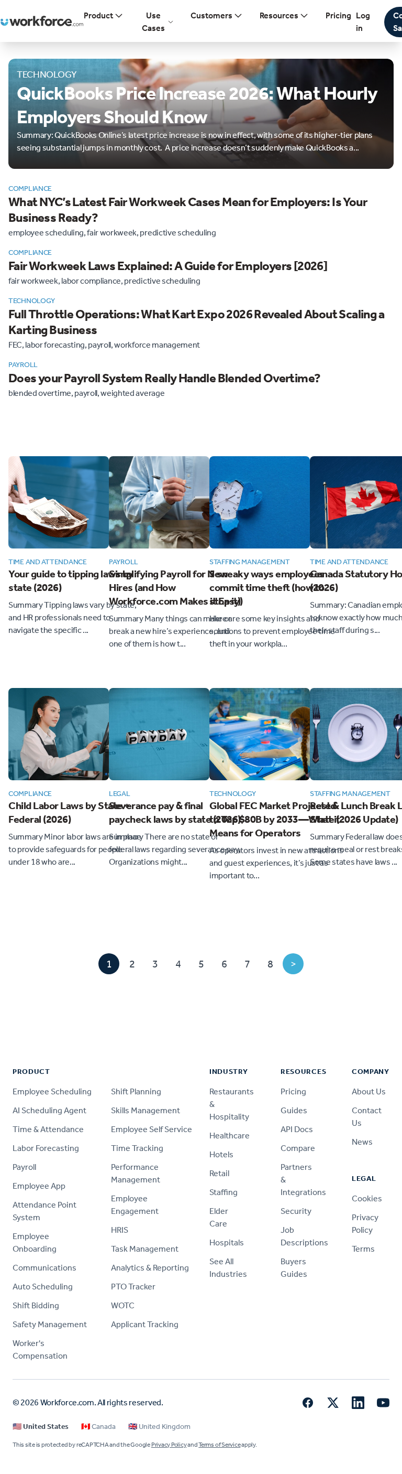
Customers (211, 15)
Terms (363, 1249)
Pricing (338, 15)
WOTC (123, 1305)
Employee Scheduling (52, 1091)
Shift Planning (136, 1091)
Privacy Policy (169, 1444)
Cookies (367, 1198)
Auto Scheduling (43, 1287)
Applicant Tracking (144, 1324)
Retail (219, 1173)
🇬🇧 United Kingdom (159, 1426)
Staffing (223, 1192)
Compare (298, 1148)
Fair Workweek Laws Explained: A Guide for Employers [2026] (167, 266)
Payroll (24, 1167)
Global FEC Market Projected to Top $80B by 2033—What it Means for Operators (274, 819)
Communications (44, 1268)
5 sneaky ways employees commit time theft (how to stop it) (267, 587)
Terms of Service (219, 1444)
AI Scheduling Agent (49, 1110)
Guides (294, 1110)
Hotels (221, 1154)
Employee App (39, 1186)
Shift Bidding (36, 1305)
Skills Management (145, 1110)
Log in (363, 21)
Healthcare (229, 1136)
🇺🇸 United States (41, 1426)
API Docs (297, 1129)
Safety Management (50, 1324)
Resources (279, 15)
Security (296, 1211)
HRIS (119, 1230)
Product (98, 15)
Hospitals (226, 1242)
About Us (369, 1091)
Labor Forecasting (46, 1148)
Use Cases (153, 21)
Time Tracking (137, 1148)
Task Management (144, 1249)
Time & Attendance (48, 1129)
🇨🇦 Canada (98, 1426)
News (362, 1142)
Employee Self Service (151, 1129)
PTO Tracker (133, 1287)
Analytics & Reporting (150, 1268)
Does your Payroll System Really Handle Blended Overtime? (164, 378)
